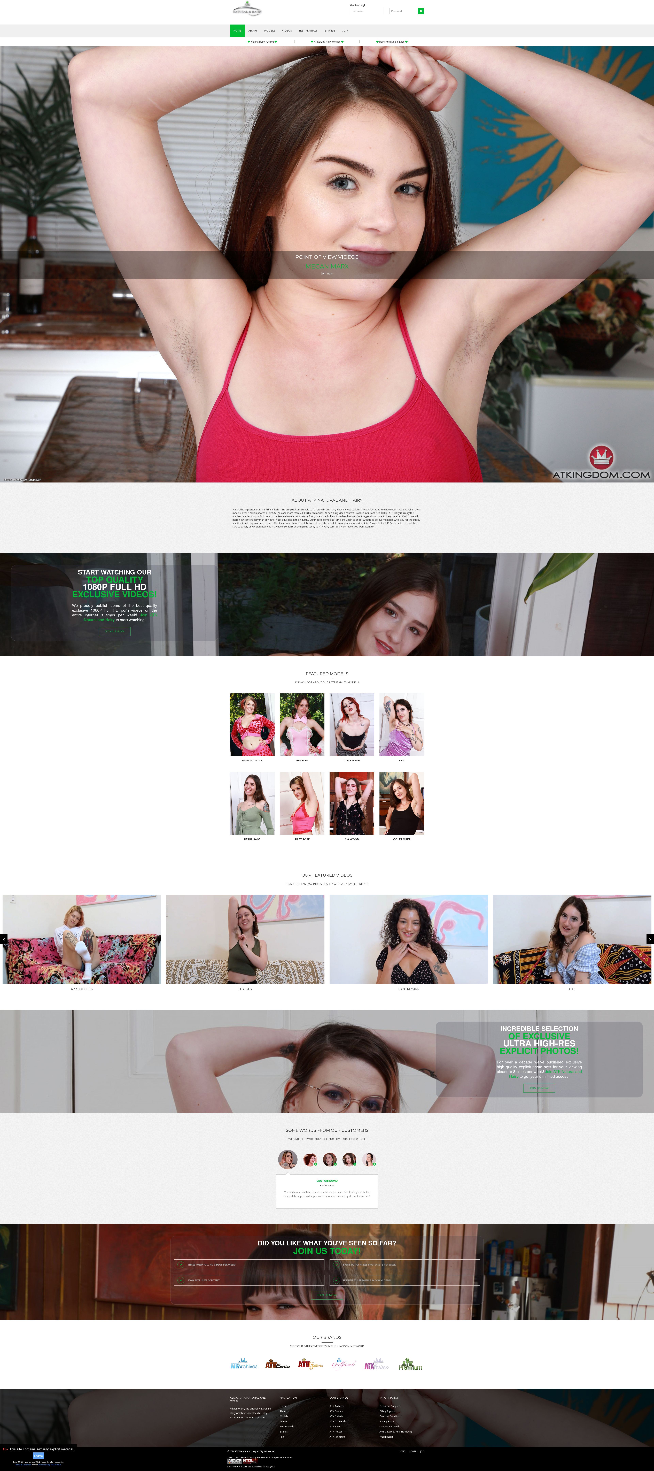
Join (345, 30)
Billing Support (387, 1411)
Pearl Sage (252, 839)
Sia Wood (352, 839)
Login (412, 1451)
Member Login (358, 5)
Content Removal (389, 1426)
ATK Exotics (336, 1411)
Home (237, 30)
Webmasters (386, 1436)
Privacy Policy (386, 1421)
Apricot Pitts (252, 760)
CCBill (244, 1466)
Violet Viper (401, 839)
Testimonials (308, 30)
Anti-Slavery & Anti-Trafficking (395, 1431)
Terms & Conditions (390, 1416)
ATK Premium (337, 1436)
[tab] (288, 1159)
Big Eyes (302, 760)
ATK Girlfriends (338, 1421)
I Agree (38, 1456)
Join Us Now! (114, 631)
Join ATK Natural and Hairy (545, 1074)
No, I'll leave (56, 1464)
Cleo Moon (352, 760)
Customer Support (389, 1406)
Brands (330, 30)
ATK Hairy (335, 1426)
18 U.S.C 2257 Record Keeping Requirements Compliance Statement (260, 1457)
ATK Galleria (336, 1416)
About (252, 30)
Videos (287, 30)
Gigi (401, 760)
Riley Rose (302, 839)
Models (269, 30)
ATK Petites (336, 1431)
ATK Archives (337, 1406)
